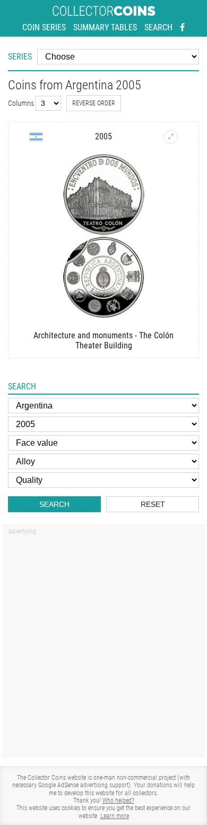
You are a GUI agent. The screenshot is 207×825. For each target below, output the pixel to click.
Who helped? (118, 800)
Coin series (44, 27)
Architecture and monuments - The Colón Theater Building (103, 340)
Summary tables (105, 27)
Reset (153, 504)
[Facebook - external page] (182, 27)
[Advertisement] (103, 644)
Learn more (114, 816)
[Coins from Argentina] (36, 136)
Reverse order (93, 103)
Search (158, 27)
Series (20, 57)
